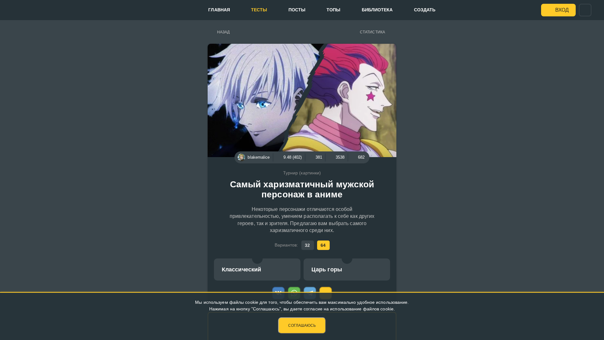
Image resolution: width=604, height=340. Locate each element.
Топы (333, 9)
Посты (297, 9)
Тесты (259, 9)
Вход (562, 10)
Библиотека (377, 9)
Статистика (372, 32)
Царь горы (326, 269)
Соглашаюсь (302, 325)
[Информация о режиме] (257, 258)
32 (307, 245)
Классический (241, 269)
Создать (425, 9)
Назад (223, 32)
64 (323, 245)
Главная (219, 9)
